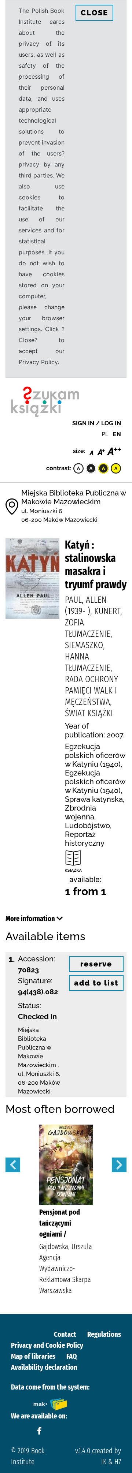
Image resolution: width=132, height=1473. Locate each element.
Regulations (104, 1334)
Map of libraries (33, 1356)
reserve (96, 964)
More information (31, 918)
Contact (65, 1334)
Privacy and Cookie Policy (47, 1345)
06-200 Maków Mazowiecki (59, 519)
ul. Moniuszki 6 (41, 511)
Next (119, 1165)
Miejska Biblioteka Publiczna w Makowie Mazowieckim (73, 497)
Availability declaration (44, 1367)
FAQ (71, 1356)
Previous (13, 1165)
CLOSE (94, 12)
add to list (96, 983)
